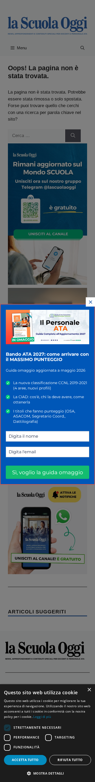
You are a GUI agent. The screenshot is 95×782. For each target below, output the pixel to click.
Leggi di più (42, 716)
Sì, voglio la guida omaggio (47, 472)
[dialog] (47, 733)
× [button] (89, 690)
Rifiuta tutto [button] (70, 760)
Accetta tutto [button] (25, 760)
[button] (47, 773)
